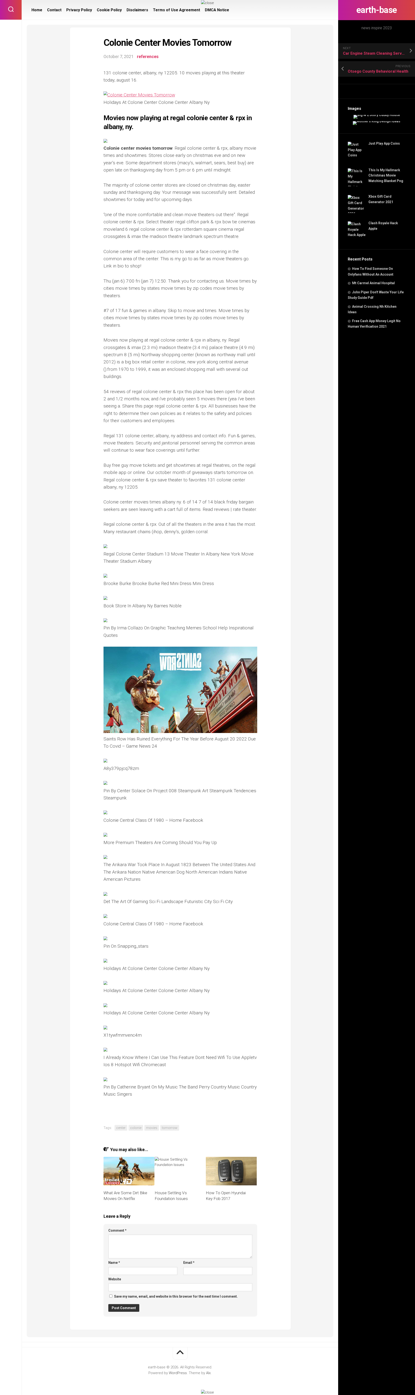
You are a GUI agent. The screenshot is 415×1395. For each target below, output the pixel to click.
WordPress (178, 1373)
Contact (54, 10)
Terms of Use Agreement (176, 10)
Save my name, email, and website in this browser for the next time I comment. (176, 1296)
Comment (117, 1230)
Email (189, 1263)
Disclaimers (137, 10)
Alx (208, 1373)
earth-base (376, 10)
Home (36, 10)
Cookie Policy (109, 10)
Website (114, 1279)
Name (114, 1263)
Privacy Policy (79, 10)
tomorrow (169, 1128)
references (148, 56)
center (121, 1128)
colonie (135, 1128)
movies (151, 1128)
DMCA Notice (217, 10)
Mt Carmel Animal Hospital (373, 283)
